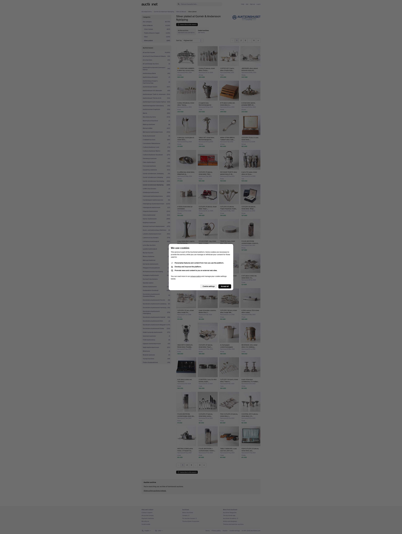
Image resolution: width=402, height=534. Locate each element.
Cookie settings (209, 286)
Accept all (225, 286)
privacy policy (195, 276)
